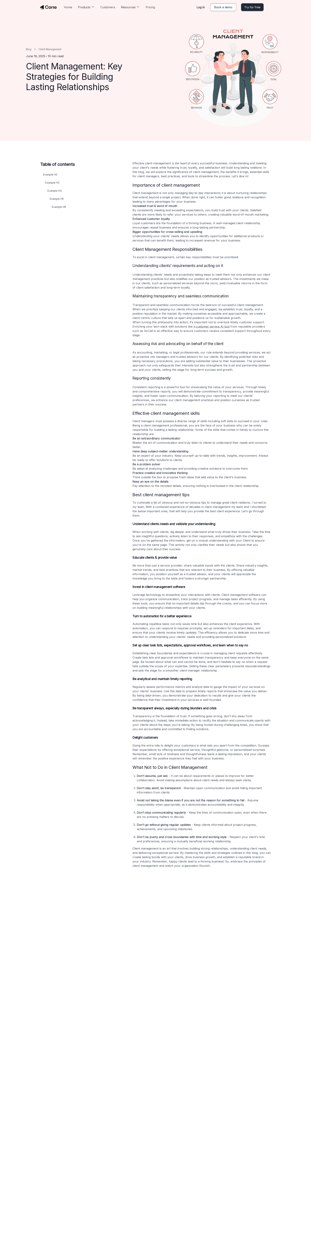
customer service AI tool (212, 326)
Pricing (150, 7)
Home (68, 7)
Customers (107, 7)
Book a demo (223, 7)
